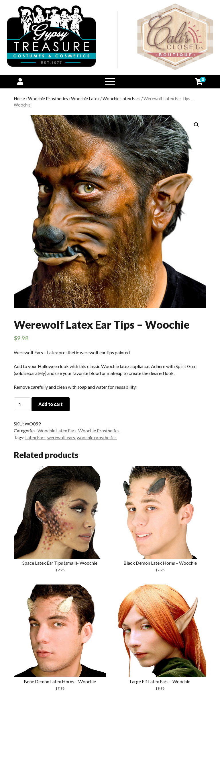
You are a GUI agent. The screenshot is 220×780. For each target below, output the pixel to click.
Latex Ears (35, 437)
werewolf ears (61, 437)
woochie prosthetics (97, 437)
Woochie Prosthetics (48, 98)
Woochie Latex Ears (121, 98)
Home (19, 98)
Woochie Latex (85, 98)
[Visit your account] (20, 81)
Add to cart (50, 404)
